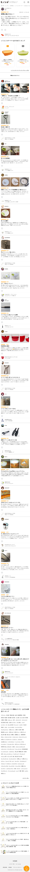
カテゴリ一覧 (11, 864)
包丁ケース (17, 744)
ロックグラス (11, 766)
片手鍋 (24, 715)
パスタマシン (11, 751)
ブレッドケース (18, 749)
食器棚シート (17, 734)
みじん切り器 (10, 724)
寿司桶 (2, 746)
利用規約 (10, 867)
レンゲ (17, 770)
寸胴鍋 (2, 720)
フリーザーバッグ (10, 749)
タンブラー (17, 761)
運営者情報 (5, 867)
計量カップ (19, 758)
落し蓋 (25, 724)
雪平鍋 (26, 717)
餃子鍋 (13, 717)
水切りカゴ (11, 732)
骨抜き (2, 727)
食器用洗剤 (23, 734)
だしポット (14, 739)
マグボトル (8, 763)
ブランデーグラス (4, 766)
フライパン (3, 715)
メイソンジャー (24, 768)
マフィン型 (9, 756)
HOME (15, 861)
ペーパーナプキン (18, 727)
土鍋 (16, 715)
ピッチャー (3, 768)
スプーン (3, 761)
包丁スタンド (23, 744)
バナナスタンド (11, 741)
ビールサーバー (8, 739)
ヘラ (6, 724)
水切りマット (17, 732)
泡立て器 (17, 756)
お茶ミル (3, 739)
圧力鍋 (7, 715)
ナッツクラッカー (4, 751)
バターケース (3, 749)
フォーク (7, 761)
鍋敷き (12, 734)
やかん (2, 737)
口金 (13, 756)
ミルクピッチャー (10, 768)
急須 (15, 768)
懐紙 (23, 729)
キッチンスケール (4, 758)
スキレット (10, 720)
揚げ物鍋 (10, 717)
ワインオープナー (10, 744)
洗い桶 (2, 734)
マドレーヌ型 (3, 756)
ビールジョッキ (21, 763)
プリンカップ (22, 753)
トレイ (12, 761)
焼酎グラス (23, 766)
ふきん (5, 727)
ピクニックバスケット (8, 753)
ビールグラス (14, 763)
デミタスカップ (23, 761)
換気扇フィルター (4, 732)
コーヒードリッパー (23, 737)
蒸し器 (16, 751)
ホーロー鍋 (22, 717)
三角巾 (16, 729)
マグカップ (3, 763)
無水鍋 (5, 717)
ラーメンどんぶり (11, 770)
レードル (3, 724)
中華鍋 (5, 720)
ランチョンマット (4, 729)
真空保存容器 (25, 749)
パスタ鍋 (17, 717)
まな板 (10, 722)
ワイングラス (18, 766)
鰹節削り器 (21, 751)
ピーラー (14, 722)
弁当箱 (25, 751)
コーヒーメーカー (8, 737)
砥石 (7, 722)
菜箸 (20, 770)
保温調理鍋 (19, 715)
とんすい (26, 770)
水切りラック (23, 732)
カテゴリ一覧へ (26, 778)
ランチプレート (4, 770)
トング (23, 722)
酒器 (23, 770)
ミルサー (21, 724)
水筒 (2, 753)
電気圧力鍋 (12, 715)
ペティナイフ (24, 720)
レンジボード (3, 744)
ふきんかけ (20, 739)
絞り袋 (20, 756)
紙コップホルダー (8, 746)
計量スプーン (25, 758)
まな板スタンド (4, 741)
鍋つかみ (9, 734)
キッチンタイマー (12, 758)
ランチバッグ (16, 753)
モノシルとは (18, 864)
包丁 (14, 720)
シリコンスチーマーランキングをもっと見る (20, 70)
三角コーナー (11, 729)
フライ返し (19, 722)
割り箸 (20, 729)
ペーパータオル (11, 727)
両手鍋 (2, 717)
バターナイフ (18, 720)
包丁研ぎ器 (3, 722)
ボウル (22, 741)
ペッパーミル (18, 741)
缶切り (13, 746)
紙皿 (5, 734)
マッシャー (16, 724)
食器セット (3, 773)
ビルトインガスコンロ (20, 746)
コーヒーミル (15, 737)
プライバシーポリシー (17, 867)
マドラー (18, 768)
